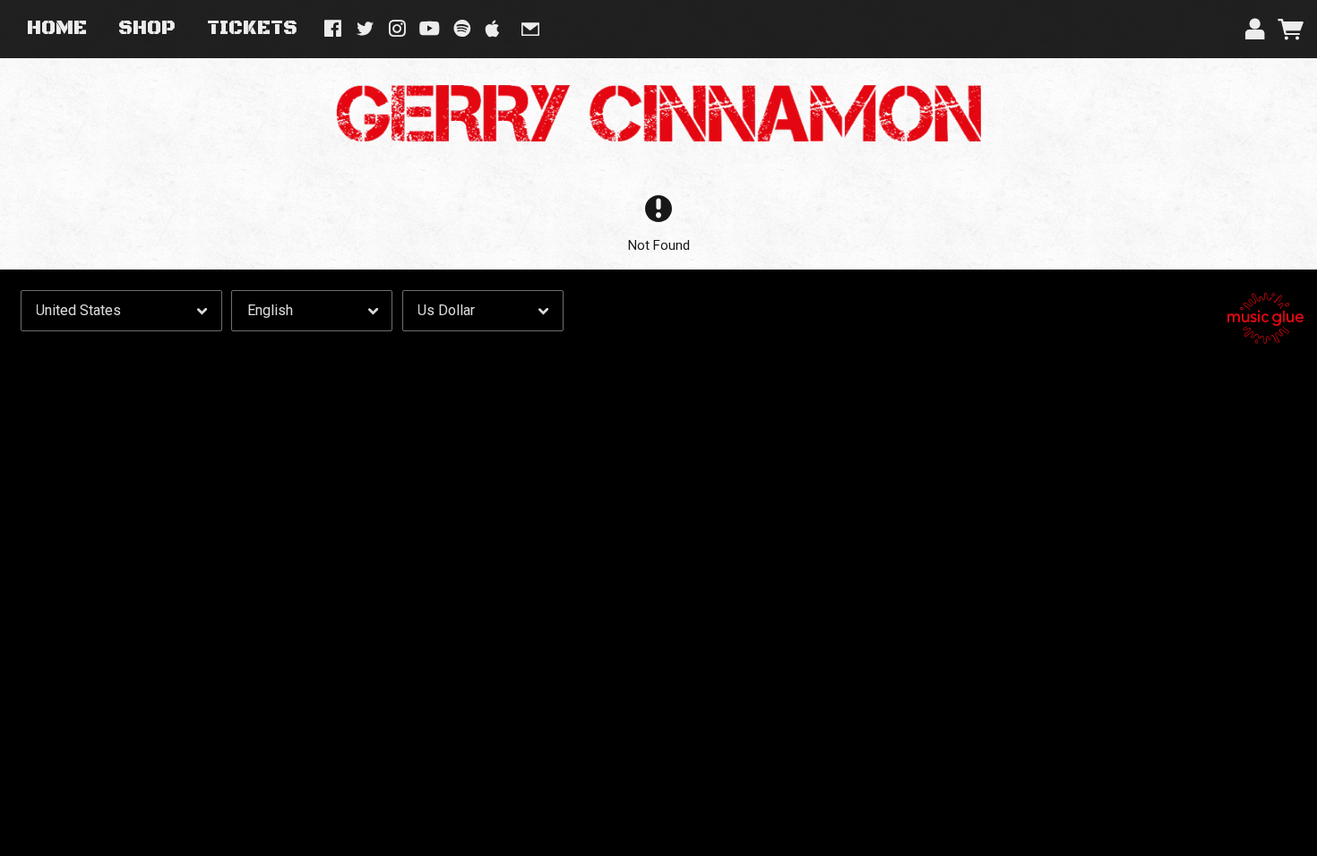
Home (57, 29)
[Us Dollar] (483, 310)
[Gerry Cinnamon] (658, 113)
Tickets (252, 29)
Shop (147, 29)
